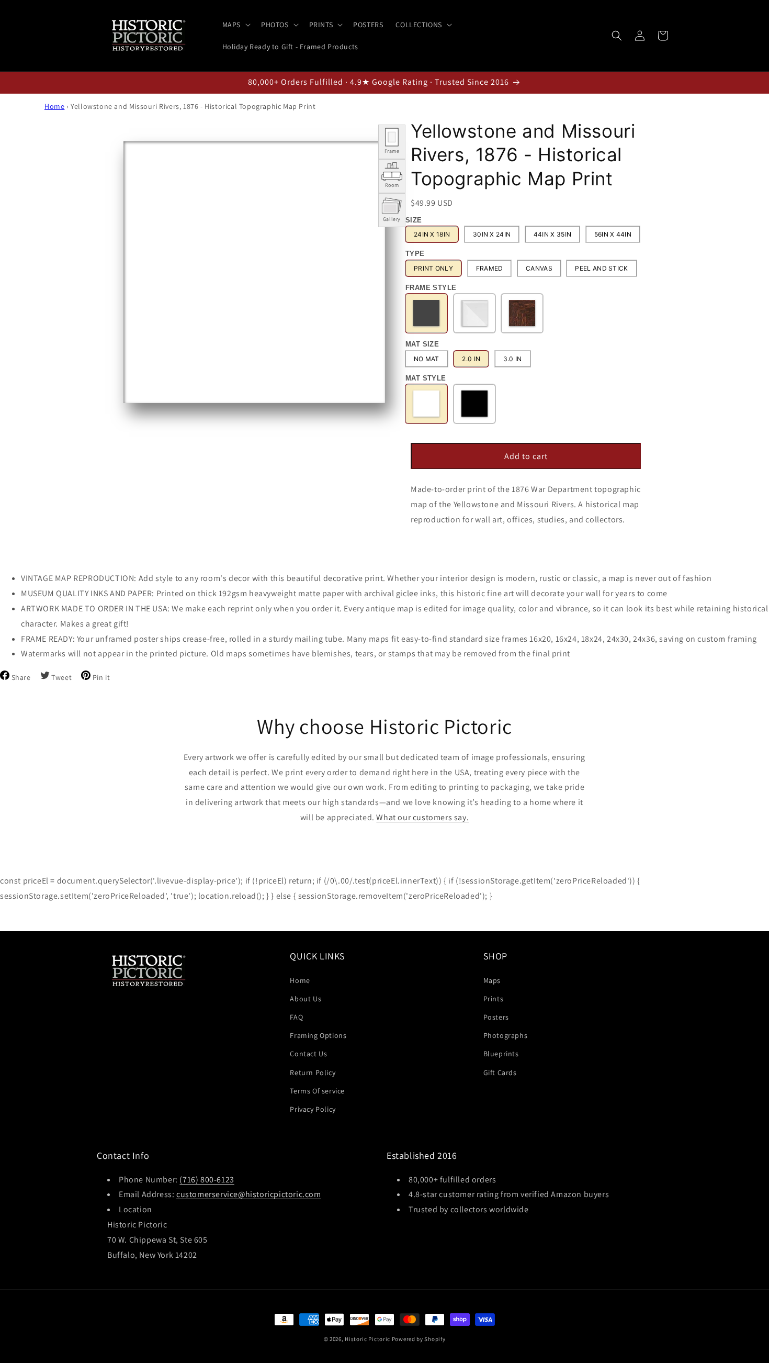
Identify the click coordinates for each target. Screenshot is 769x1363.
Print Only (433, 268)
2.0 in (471, 359)
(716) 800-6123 (206, 1179)
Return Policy (312, 1072)
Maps (492, 980)
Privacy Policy (312, 1108)
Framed (489, 268)
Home (54, 106)
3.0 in (512, 359)
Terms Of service (317, 1090)
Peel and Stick (601, 268)
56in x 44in (612, 235)
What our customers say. (422, 817)
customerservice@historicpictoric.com (248, 1194)
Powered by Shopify (419, 1339)
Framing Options (318, 1035)
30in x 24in (492, 235)
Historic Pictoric (367, 1339)
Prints (493, 998)
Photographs (505, 1035)
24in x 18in (432, 235)
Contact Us (308, 1053)
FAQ (296, 1016)
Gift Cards (500, 1072)
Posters (496, 1016)
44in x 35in (552, 235)
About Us (305, 998)
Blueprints (501, 1053)
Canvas (539, 268)
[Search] (616, 35)
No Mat (426, 359)
